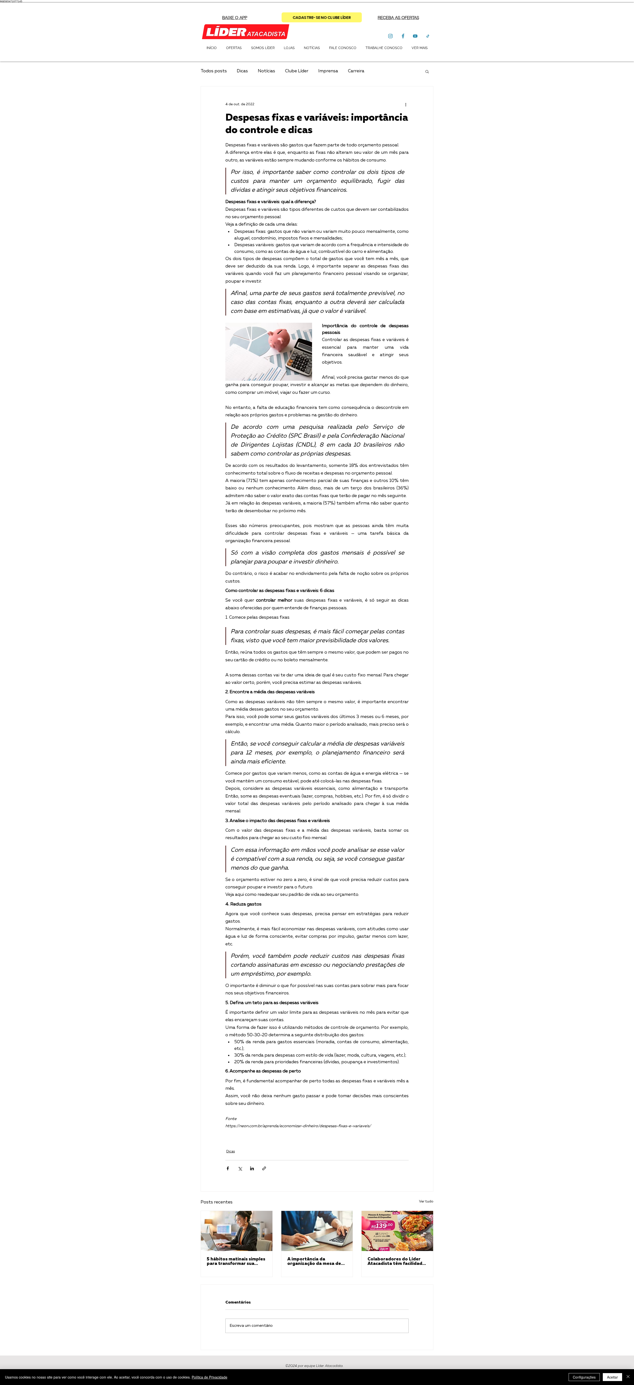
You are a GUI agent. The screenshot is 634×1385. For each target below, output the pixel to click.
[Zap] (402, 35)
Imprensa (328, 71)
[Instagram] (390, 35)
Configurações (584, 1377)
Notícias (266, 71)
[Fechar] (628, 1377)
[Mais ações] (406, 104)
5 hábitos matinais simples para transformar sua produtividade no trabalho (236, 1261)
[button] (398, 17)
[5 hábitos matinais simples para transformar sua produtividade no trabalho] (236, 1231)
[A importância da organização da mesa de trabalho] (317, 1231)
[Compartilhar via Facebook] (227, 1168)
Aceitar (612, 1377)
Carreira (356, 71)
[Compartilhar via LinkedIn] (252, 1168)
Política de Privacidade (209, 1377)
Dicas (242, 71)
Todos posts (214, 71)
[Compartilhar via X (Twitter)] (240, 1168)
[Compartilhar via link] (264, 1168)
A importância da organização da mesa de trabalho (314, 1261)
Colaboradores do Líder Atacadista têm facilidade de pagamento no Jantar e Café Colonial (397, 1261)
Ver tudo (426, 1201)
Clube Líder (296, 71)
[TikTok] (427, 35)
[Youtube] (415, 35)
